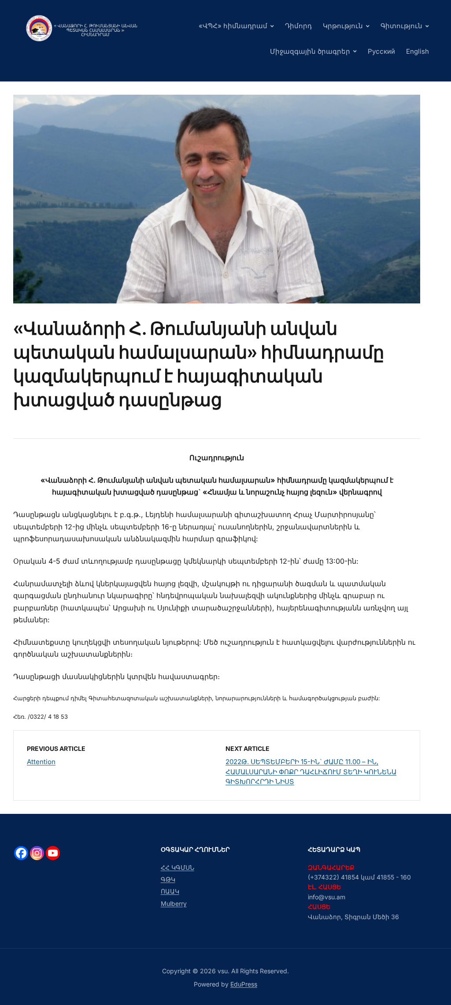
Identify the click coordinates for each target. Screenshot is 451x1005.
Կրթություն (343, 26)
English (417, 51)
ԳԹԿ (168, 879)
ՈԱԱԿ (170, 891)
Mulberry (174, 903)
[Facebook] (21, 853)
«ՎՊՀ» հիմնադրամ (233, 26)
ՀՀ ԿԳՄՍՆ (177, 867)
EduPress (243, 984)
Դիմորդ (298, 26)
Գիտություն (401, 26)
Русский (381, 51)
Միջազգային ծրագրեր (310, 51)
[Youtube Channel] (53, 853)
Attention (41, 761)
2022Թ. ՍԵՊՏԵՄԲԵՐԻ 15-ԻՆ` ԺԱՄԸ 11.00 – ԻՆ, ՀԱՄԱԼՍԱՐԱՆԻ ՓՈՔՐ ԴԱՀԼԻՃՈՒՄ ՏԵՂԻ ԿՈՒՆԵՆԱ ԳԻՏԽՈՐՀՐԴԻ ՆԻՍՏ (311, 771)
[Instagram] (37, 853)
